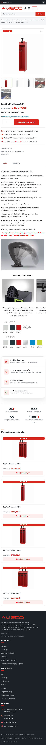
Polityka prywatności (8, 699)
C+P (7, 155)
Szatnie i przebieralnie (19, 20)
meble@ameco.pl (10, 722)
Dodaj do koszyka (26, 122)
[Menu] (34, 8)
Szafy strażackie (34, 20)
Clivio (15, 742)
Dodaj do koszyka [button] (23, 473)
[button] (42, 32)
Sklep (3, 674)
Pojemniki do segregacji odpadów (12, 664)
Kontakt (3, 688)
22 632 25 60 (7, 2)
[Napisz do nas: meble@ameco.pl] (43, 2)
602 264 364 (8, 718)
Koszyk (3, 685)
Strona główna (5, 20)
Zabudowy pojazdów (8, 653)
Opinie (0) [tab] (16, 163)
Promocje (4, 650)
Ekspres (4, 646)
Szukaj (40, 14)
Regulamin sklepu (7, 692)
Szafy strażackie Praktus (16, 151)
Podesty (4, 657)
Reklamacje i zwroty (8, 695)
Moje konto (5, 681)
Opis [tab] (5, 163)
